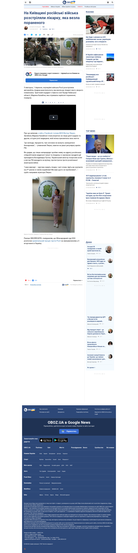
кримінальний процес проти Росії (46, 241)
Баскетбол (48, 459)
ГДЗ (40, 465)
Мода (56, 495)
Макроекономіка (56, 483)
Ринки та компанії (44, 483)
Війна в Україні (55, 6)
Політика (39, 447)
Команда (60, 409)
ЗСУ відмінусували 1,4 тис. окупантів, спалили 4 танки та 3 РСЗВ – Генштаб (98, 178)
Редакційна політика (35, 284)
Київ (40, 453)
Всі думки (90, 367)
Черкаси (65, 453)
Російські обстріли (90, 6)
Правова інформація (82, 409)
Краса (52, 495)
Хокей (54, 459)
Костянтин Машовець (93, 281)
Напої (47, 477)
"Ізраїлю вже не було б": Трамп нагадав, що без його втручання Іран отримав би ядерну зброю (98, 195)
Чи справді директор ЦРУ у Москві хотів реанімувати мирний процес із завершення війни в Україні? (96, 319)
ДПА (62, 465)
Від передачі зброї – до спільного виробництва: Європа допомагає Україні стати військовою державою (96, 332)
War (43, 27)
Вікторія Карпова (92, 362)
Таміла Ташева (91, 349)
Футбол (41, 459)
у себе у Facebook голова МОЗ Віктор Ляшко (56, 133)
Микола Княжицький (92, 324)
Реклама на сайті (44, 412)
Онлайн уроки (56, 465)
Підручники (46, 465)
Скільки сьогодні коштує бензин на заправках (97, 45)
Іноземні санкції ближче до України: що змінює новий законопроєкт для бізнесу (96, 357)
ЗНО (67, 465)
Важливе (90, 12)
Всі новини (110, 447)
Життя (61, 447)
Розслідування (76, 447)
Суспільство (99, 447)
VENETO (80, 6)
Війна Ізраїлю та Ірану (68, 6)
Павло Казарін (91, 253)
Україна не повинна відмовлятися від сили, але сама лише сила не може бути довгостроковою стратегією (99, 165)
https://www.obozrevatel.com (86, 503)
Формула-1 (66, 459)
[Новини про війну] (65, 285)
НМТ (71, 465)
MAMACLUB (55, 489)
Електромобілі (52, 471)
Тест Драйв (42, 471)
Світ (49, 447)
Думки (89, 242)
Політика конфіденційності (102, 409)
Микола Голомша (92, 336)
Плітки (47, 495)
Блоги (85, 447)
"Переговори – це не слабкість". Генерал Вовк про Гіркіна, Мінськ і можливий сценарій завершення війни (99, 158)
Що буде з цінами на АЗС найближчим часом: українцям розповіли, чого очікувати (98, 39)
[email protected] (45, 539)
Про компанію (43, 409)
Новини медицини (44, 489)
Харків (45, 453)
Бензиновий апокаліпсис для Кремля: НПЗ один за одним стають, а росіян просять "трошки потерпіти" (96, 261)
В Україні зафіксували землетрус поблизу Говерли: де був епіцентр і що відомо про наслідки (94, 58)
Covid (61, 489)
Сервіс (64, 471)
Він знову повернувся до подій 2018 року (98, 201)
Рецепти (41, 477)
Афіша (41, 495)
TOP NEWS (90, 131)
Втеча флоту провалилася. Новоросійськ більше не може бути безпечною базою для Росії (95, 344)
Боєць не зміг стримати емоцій (95, 84)
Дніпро (59, 453)
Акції (58, 471)
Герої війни (45, 6)
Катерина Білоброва (35, 27)
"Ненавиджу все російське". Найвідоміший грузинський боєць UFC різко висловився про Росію (95, 78)
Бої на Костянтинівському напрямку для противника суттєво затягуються (96, 276)
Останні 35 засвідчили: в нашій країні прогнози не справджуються (94, 249)
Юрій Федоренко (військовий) (95, 266)
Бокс (59, 459)
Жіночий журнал (65, 495)
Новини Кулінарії (56, 477)
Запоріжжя (52, 453)
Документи (61, 412)
